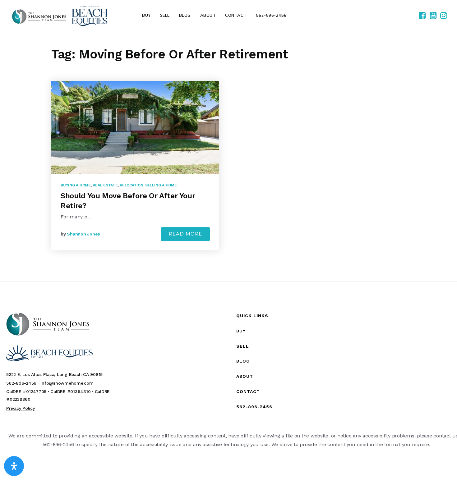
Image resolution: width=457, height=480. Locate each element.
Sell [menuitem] (165, 15)
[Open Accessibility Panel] (14, 466)
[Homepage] (59, 15)
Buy (241, 330)
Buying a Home (76, 185)
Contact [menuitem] (236, 15)
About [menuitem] (208, 15)
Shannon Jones (83, 233)
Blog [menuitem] (185, 15)
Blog (243, 361)
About (244, 376)
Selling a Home (161, 185)
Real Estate (105, 185)
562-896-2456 (254, 406)
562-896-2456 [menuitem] (271, 15)
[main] (228, 156)
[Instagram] (443, 16)
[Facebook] (422, 16)
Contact (248, 391)
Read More (185, 234)
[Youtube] (433, 16)
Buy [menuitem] (146, 15)
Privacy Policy (20, 408)
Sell (242, 346)
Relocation (131, 185)
